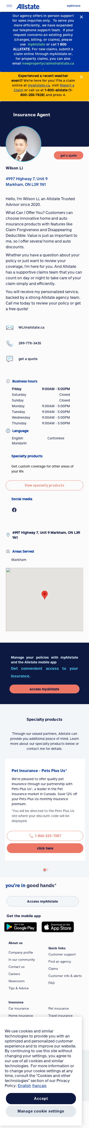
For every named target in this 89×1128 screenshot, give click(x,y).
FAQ (51, 983)
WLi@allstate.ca (31, 327)
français (39, 1085)
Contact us (17, 967)
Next (7, 812)
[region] (41, 1071)
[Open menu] (9, 6)
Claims (53, 968)
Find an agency (59, 961)
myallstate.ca (39, 85)
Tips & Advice (19, 988)
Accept (41, 1099)
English (24, 1085)
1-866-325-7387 (48, 836)
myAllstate (73, 6)
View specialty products (44, 485)
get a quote (28, 359)
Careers (14, 974)
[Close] (81, 17)
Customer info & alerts (65, 976)
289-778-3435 (30, 343)
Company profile (21, 952)
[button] (45, 595)
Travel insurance (60, 1015)
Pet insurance (58, 1008)
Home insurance (21, 1015)
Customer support (62, 954)
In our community (22, 959)
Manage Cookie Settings (41, 1111)
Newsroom (17, 981)
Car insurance (19, 1008)
